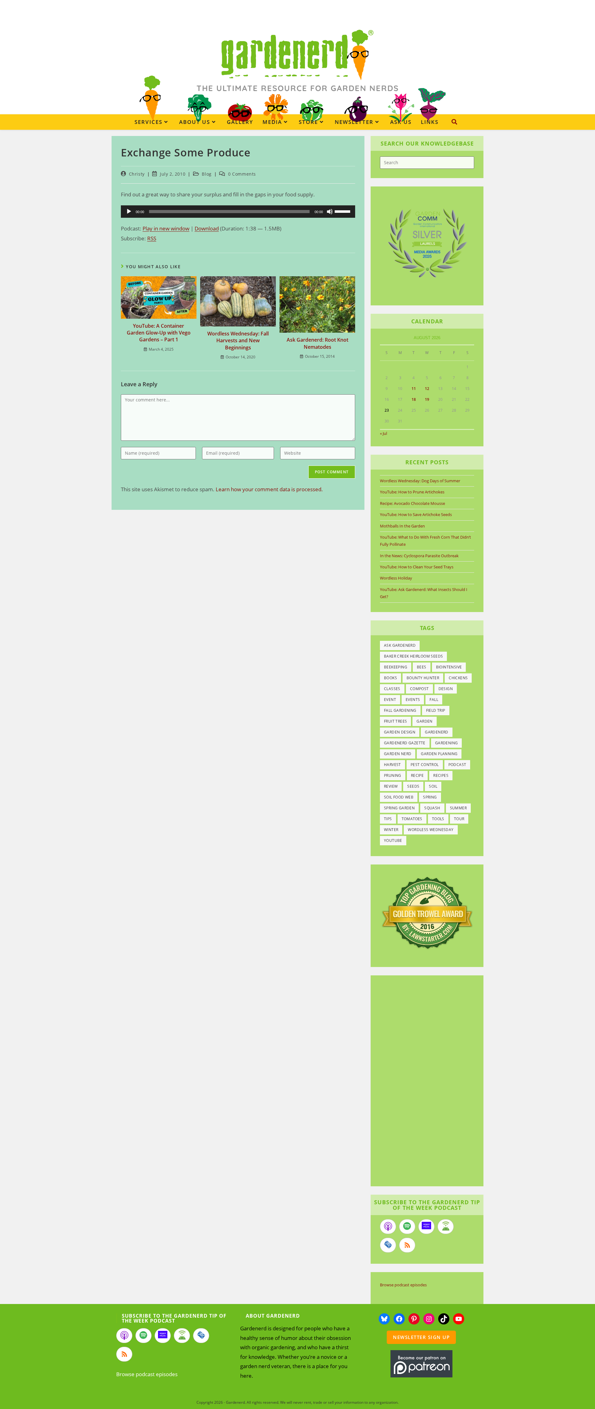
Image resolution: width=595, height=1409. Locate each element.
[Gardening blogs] (427, 912)
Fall (434, 699)
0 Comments (242, 174)
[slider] (343, 211)
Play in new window (166, 228)
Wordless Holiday (396, 578)
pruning (392, 775)
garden (424, 721)
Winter (391, 829)
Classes (392, 688)
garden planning (439, 753)
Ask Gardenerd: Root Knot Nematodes (317, 343)
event (390, 699)
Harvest (392, 764)
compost (419, 688)
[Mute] (330, 211)
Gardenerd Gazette (404, 743)
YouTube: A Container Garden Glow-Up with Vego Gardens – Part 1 (159, 332)
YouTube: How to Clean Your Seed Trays (416, 567)
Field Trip (435, 710)
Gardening (446, 743)
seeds (413, 786)
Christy (137, 174)
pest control (425, 764)
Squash (432, 808)
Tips (388, 818)
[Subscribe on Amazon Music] (426, 1226)
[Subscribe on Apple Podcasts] (388, 1226)
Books (390, 677)
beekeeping (395, 667)
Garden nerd (397, 753)
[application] (238, 211)
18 (414, 399)
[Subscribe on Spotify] (407, 1226)
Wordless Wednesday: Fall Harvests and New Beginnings (238, 340)
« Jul (383, 433)
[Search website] (454, 122)
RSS (151, 238)
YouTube (393, 840)
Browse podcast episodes (403, 1285)
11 (414, 388)
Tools (438, 818)
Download (207, 228)
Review (391, 786)
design (446, 688)
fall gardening (400, 710)
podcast (457, 764)
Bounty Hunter (423, 677)
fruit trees (395, 721)
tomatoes (412, 818)
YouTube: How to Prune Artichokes (412, 492)
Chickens (458, 677)
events (413, 699)
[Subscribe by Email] (388, 1245)
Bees (421, 667)
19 (427, 399)
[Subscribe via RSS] (407, 1245)
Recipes (440, 775)
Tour (459, 818)
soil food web (398, 797)
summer (458, 808)
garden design (399, 732)
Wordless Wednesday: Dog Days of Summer (420, 481)
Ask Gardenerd (400, 645)
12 (427, 388)
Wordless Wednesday (430, 829)
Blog (206, 174)
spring (430, 797)
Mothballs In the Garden (402, 526)
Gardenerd (436, 732)
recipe (417, 775)
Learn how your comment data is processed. (269, 489)
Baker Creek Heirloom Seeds (413, 656)
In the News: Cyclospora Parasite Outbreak (419, 555)
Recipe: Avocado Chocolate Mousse (412, 503)
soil (433, 786)
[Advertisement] (423, 1082)
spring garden (399, 808)
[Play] (129, 211)
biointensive (449, 667)
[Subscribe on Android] (446, 1226)
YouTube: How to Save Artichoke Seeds (416, 514)
